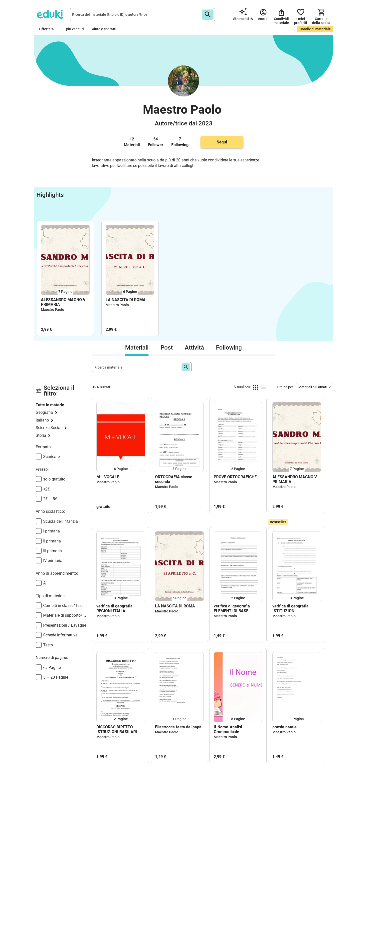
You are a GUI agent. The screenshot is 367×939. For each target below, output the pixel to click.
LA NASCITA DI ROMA (126, 299)
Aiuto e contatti (104, 29)
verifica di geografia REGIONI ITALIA (114, 608)
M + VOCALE (107, 476)
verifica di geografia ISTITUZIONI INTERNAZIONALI (290, 608)
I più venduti (74, 29)
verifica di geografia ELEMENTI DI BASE (232, 608)
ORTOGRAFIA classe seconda (173, 479)
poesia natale (284, 727)
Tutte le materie (50, 405)
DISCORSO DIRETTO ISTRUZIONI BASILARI (116, 729)
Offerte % (46, 29)
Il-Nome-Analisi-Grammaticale (228, 729)
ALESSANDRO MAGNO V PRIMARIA (63, 302)
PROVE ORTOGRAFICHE (235, 476)
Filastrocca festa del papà (178, 727)
